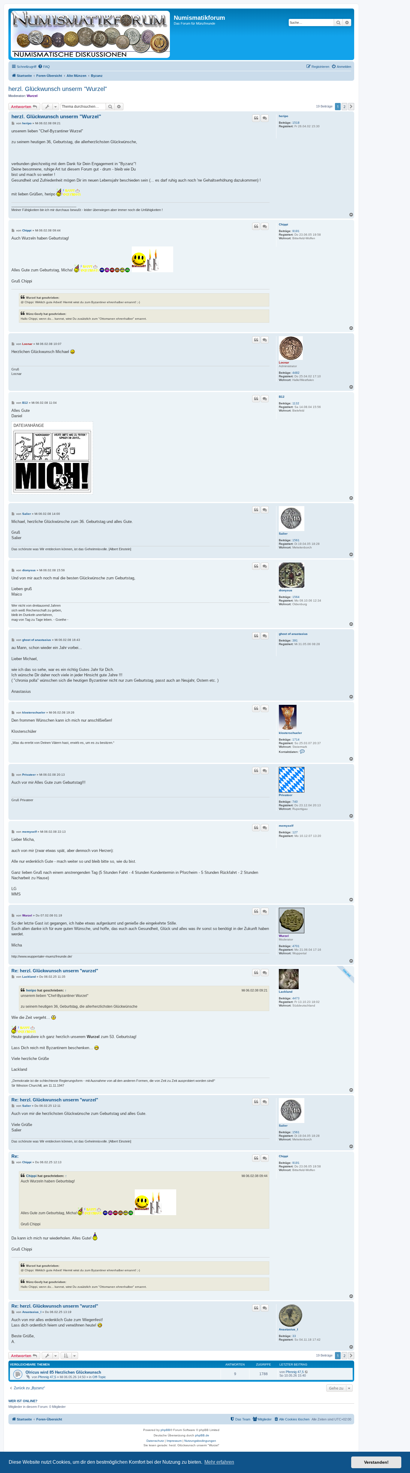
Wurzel (32, 96)
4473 (296, 998)
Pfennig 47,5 (47, 1377)
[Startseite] (92, 34)
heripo (283, 116)
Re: (15, 1156)
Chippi (283, 224)
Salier (283, 533)
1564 (296, 597)
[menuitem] (44, 66)
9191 (296, 231)
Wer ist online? (23, 1401)
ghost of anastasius (293, 633)
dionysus (285, 590)
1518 (296, 122)
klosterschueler (290, 733)
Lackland (285, 991)
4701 (296, 946)
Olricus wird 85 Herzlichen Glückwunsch (63, 1372)
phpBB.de (202, 1435)
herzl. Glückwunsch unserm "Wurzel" (57, 89)
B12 (282, 396)
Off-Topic (99, 1377)
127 (295, 832)
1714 (296, 739)
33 (294, 1336)
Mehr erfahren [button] (219, 1462)
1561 (296, 540)
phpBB (165, 1430)
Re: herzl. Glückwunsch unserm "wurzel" (54, 970)
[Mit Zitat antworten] (256, 118)
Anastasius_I (288, 1329)
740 (295, 801)
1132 (295, 403)
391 (295, 640)
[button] (351, 106)
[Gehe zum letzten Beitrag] (307, 1372)
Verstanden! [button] (376, 1462)
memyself (286, 825)
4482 (296, 372)
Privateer (285, 795)
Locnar (284, 362)
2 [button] (344, 106)
